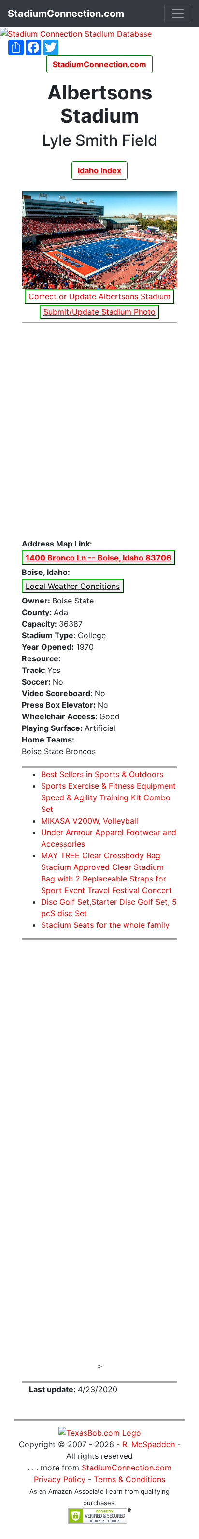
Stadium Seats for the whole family (105, 925)
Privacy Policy (59, 1479)
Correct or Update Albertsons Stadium (99, 296)
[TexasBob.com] (99, 1432)
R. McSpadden (148, 1444)
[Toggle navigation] (177, 13)
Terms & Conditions (129, 1479)
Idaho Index (99, 170)
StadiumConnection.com (126, 1467)
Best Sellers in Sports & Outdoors (102, 774)
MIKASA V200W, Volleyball (89, 820)
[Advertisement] (99, 431)
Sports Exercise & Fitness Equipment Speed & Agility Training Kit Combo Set (108, 797)
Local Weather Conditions (73, 586)
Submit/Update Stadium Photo (99, 312)
